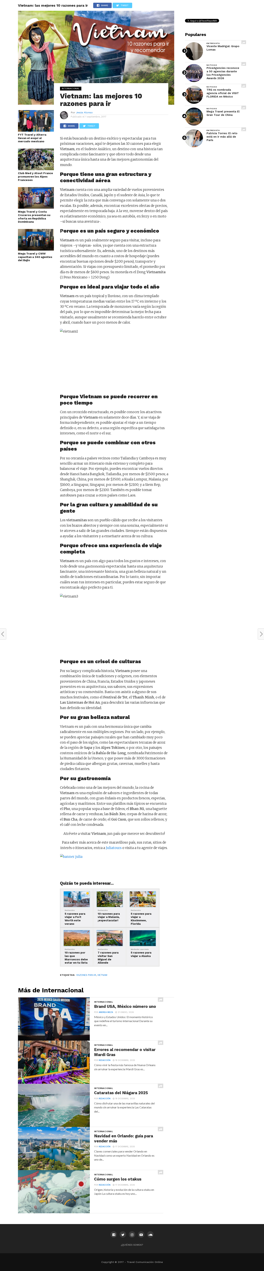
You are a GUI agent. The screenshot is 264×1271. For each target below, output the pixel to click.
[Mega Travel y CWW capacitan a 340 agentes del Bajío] (36, 249)
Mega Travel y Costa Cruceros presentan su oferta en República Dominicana (34, 216)
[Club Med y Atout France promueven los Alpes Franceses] (36, 169)
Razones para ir (86, 975)
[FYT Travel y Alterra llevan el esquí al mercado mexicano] (36, 130)
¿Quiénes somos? (132, 1244)
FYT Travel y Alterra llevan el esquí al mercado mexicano (32, 138)
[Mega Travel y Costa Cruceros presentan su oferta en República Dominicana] (36, 207)
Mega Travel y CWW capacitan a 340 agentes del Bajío (35, 257)
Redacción (104, 1060)
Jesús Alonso (84, 112)
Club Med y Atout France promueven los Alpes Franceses (35, 176)
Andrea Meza (106, 1012)
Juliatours (114, 848)
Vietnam (102, 975)
